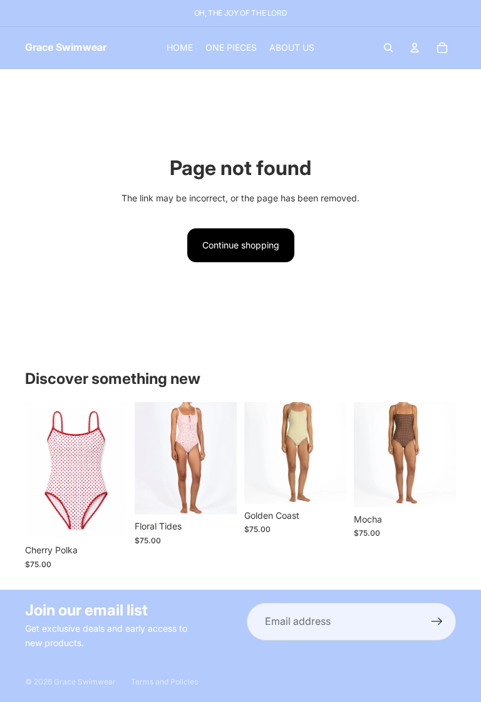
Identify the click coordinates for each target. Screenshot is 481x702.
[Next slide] (113, 470)
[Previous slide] (39, 470)
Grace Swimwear (85, 681)
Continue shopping (240, 245)
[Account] (414, 47)
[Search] (388, 47)
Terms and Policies (164, 681)
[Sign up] (437, 622)
